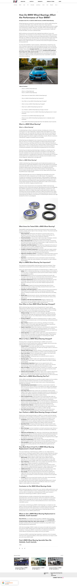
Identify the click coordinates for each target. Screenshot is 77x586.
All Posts (15, 4)
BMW (20, 4)
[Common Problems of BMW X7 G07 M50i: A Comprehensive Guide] (38, 561)
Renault (51, 4)
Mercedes (32, 4)
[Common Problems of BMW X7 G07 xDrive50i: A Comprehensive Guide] (55, 561)
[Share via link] (24, 548)
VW (27, 4)
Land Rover (38, 4)
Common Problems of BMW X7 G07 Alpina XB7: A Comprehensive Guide (21, 568)
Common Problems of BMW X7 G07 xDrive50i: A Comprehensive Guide (55, 568)
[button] (38, 88)
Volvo (43, 4)
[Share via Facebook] (19, 548)
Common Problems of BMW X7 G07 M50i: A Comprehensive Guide (38, 568)
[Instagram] (63, 577)
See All (62, 555)
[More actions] (57, 12)
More (56, 4)
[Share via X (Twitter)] (22, 548)
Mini (47, 4)
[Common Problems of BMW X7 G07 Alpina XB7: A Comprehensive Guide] (21, 561)
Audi (24, 4)
